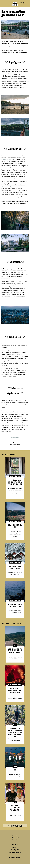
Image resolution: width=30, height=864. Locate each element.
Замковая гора (5, 278)
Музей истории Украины (15, 358)
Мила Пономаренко (16, 444)
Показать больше (16, 826)
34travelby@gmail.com (17, 859)
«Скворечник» (23, 75)
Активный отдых (18, 442)
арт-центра (12, 416)
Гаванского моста (9, 415)
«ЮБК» (15, 75)
